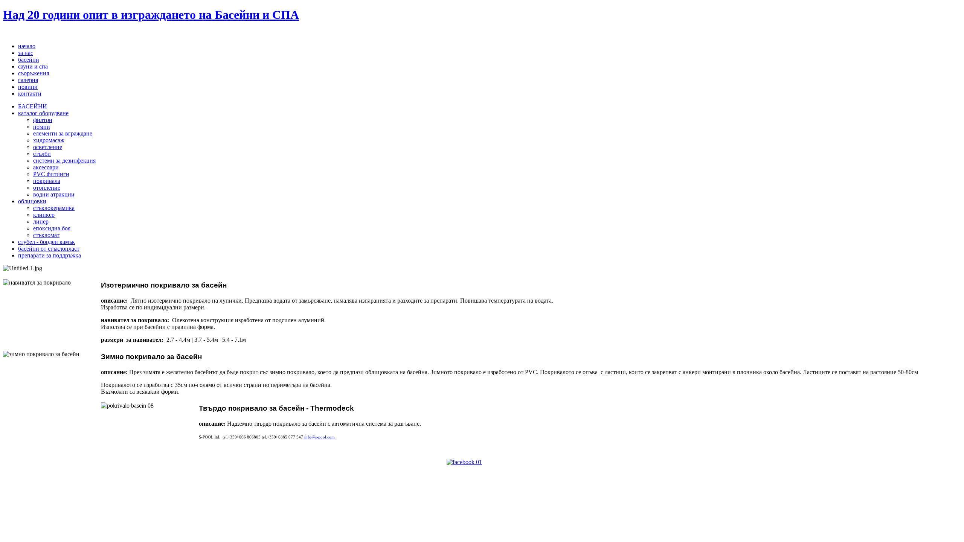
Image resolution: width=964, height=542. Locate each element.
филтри (42, 120)
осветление (47, 147)
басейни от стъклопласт (48, 248)
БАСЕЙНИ (32, 106)
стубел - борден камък (46, 242)
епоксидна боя (51, 228)
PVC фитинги (51, 174)
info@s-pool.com (319, 437)
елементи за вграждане (62, 133)
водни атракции (54, 194)
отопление (46, 187)
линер (41, 221)
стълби (42, 154)
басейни (28, 59)
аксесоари (46, 167)
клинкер (44, 215)
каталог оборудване (43, 113)
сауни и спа (33, 66)
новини (28, 87)
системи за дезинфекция (64, 160)
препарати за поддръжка (49, 255)
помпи (41, 126)
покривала (46, 181)
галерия (28, 80)
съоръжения (33, 73)
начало (26, 46)
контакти (29, 93)
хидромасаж (48, 140)
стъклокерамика (54, 208)
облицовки (32, 201)
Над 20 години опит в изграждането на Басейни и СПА (151, 14)
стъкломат (46, 235)
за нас (25, 53)
